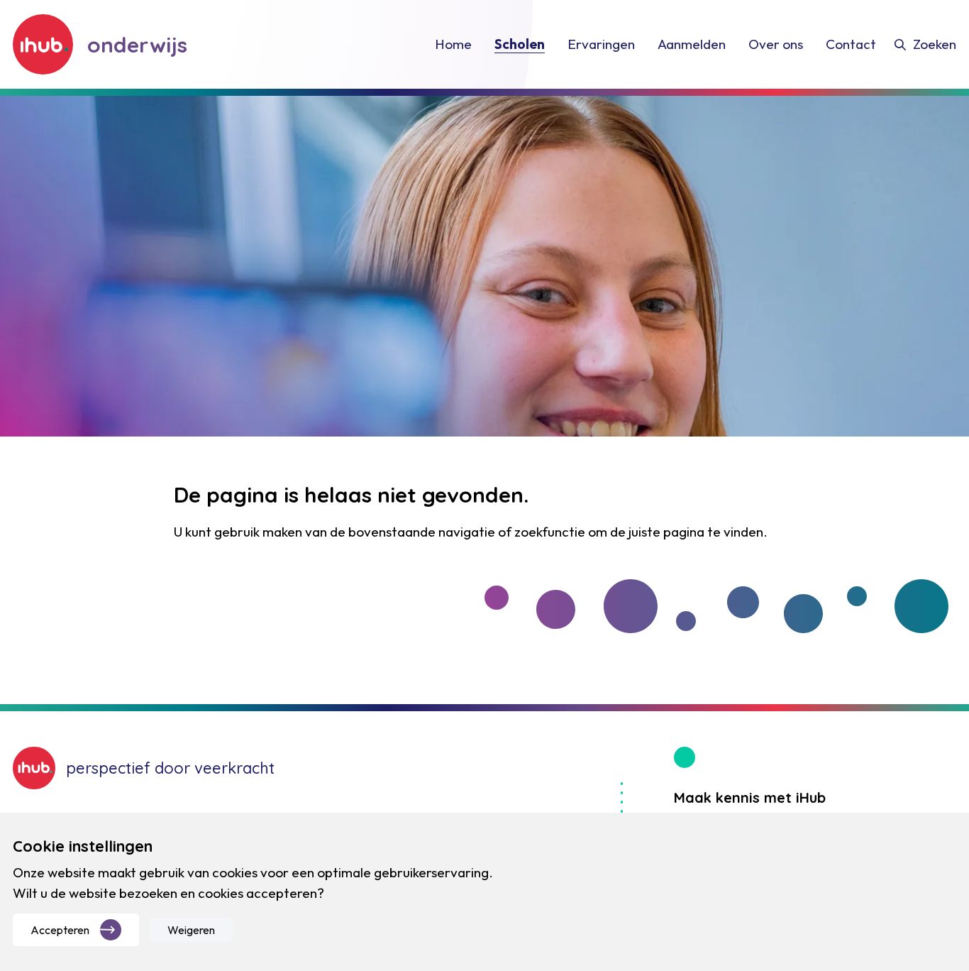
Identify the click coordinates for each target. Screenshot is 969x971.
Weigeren (191, 930)
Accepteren (60, 930)
